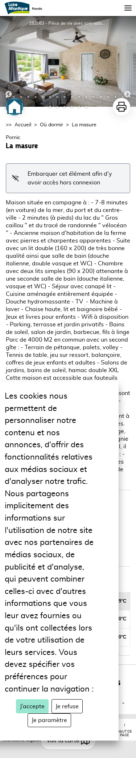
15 (108, 97)
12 (86, 97)
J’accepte (32, 706)
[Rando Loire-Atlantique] (25, 8)
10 (71, 97)
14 (100, 97)
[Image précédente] (8, 61)
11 (79, 97)
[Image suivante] (127, 61)
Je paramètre (49, 720)
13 (93, 97)
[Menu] (128, 8)
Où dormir (51, 124)
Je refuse (67, 706)
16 (115, 97)
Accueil (23, 124)
